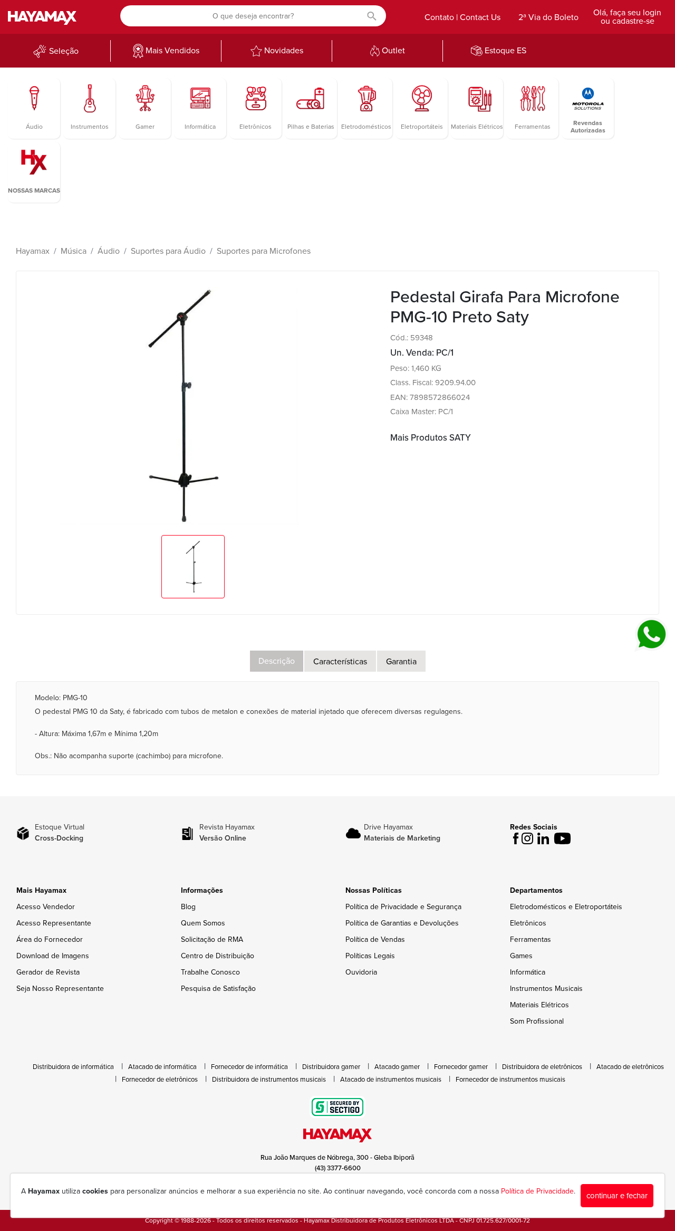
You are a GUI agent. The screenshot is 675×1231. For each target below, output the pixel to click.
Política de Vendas (375, 939)
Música (73, 251)
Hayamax (33, 251)
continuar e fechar (617, 1195)
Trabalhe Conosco (210, 972)
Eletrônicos (528, 923)
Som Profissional (537, 1021)
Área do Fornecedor (49, 939)
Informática (527, 972)
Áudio (109, 251)
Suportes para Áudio (168, 251)
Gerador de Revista (48, 972)
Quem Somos (203, 923)
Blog (188, 906)
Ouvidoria (361, 972)
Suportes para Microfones (264, 251)
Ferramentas (530, 939)
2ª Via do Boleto (548, 17)
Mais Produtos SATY (430, 437)
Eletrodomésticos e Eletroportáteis (566, 906)
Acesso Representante (53, 923)
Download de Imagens (52, 955)
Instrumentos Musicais (546, 988)
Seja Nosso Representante (60, 988)
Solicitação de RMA (212, 939)
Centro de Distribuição (217, 955)
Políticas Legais (370, 955)
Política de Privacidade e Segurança (403, 906)
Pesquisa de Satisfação (218, 988)
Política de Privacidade (537, 1191)
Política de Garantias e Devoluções (402, 923)
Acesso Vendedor (45, 906)
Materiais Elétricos (539, 1004)
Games (521, 955)
